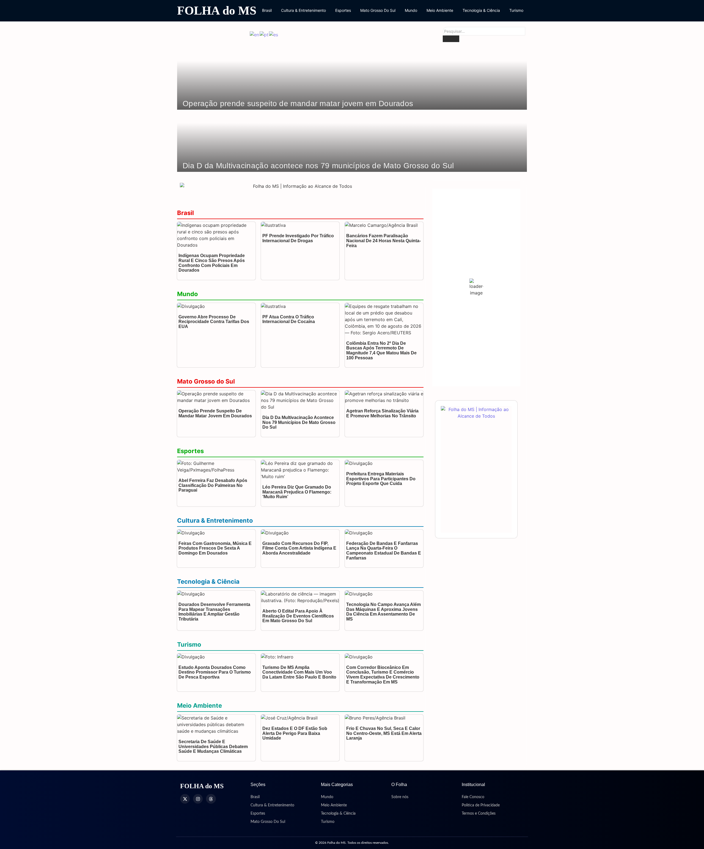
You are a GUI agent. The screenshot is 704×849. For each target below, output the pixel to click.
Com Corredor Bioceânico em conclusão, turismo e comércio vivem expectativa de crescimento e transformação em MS (382, 674)
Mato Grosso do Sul (206, 381)
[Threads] (211, 799)
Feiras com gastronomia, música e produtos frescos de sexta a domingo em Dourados (215, 548)
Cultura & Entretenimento (303, 10)
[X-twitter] (185, 799)
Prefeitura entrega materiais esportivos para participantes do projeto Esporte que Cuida (381, 479)
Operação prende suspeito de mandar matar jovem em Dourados (298, 103)
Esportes (343, 10)
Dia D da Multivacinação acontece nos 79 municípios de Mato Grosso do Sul (318, 165)
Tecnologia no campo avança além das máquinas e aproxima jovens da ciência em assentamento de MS (383, 611)
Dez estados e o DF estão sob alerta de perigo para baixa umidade (294, 733)
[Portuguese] (264, 34)
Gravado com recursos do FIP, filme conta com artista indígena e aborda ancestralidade (299, 548)
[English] (255, 34)
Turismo (516, 10)
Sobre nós (399, 797)
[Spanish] (274, 34)
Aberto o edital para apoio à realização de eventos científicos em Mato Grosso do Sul (298, 616)
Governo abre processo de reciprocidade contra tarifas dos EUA (213, 322)
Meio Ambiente (440, 10)
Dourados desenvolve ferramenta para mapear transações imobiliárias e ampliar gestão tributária (214, 611)
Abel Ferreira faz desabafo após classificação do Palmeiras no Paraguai (212, 485)
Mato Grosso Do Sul (377, 10)
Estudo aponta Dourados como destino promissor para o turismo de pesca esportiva (214, 672)
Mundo (411, 10)
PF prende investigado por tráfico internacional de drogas (298, 238)
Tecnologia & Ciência (481, 10)
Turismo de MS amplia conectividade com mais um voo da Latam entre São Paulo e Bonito (299, 672)
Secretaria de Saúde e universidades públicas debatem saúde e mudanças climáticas (213, 746)
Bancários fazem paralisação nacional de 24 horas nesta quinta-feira (383, 240)
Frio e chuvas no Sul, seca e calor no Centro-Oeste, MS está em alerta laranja (384, 733)
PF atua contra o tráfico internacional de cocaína (288, 319)
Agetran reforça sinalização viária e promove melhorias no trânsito (382, 413)
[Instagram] (198, 799)
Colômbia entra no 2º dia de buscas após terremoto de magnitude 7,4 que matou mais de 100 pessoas (381, 350)
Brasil (267, 10)
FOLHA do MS (216, 10)
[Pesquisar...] (451, 38)
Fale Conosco (473, 797)
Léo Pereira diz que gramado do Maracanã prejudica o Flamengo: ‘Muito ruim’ (296, 492)
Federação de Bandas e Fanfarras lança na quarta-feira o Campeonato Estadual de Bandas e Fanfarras (383, 550)
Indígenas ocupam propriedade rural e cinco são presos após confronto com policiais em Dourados (211, 262)
